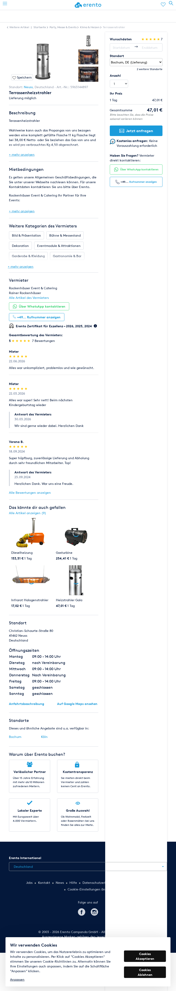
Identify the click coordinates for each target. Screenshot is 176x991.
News (60, 883)
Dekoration (20, 246)
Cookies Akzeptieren (145, 956)
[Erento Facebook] (81, 911)
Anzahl (115, 75)
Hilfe (73, 883)
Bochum (15, 737)
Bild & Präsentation (26, 235)
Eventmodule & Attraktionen (59, 246)
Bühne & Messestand (65, 235)
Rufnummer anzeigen (143, 181)
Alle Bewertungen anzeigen (30, 492)
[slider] (21, 340)
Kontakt (44, 883)
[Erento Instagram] (94, 911)
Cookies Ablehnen (145, 972)
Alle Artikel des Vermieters (29, 298)
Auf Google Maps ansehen (77, 704)
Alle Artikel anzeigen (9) (27, 513)
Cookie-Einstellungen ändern (90, 889)
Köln (44, 737)
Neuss (28, 87)
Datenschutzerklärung (99, 883)
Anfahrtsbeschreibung (26, 704)
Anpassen (17, 979)
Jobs (29, 883)
